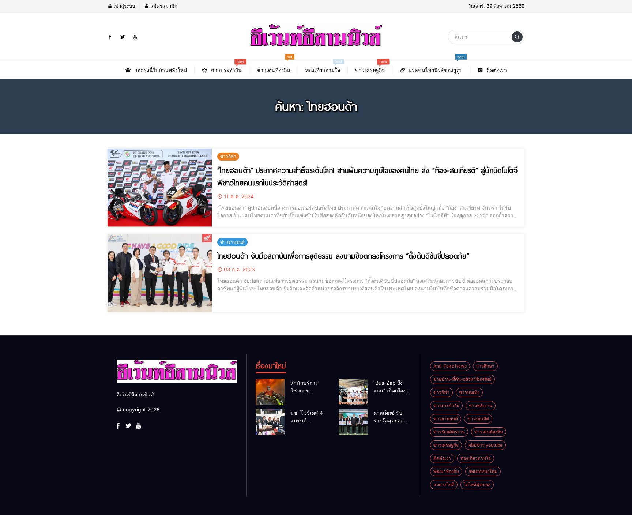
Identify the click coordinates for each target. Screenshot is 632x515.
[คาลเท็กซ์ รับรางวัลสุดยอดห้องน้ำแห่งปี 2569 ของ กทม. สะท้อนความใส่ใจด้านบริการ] (353, 422)
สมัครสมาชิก (163, 6)
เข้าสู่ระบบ (123, 6)
